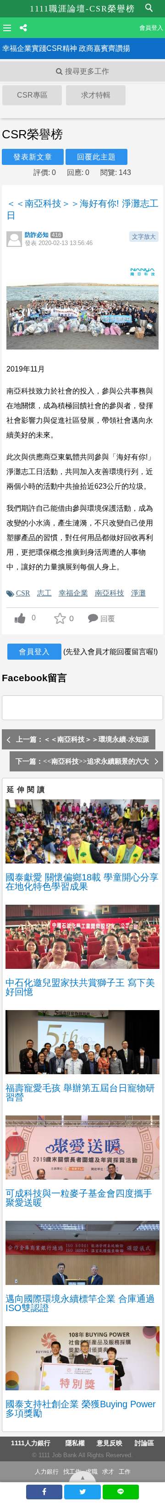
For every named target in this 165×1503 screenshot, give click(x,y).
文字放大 (144, 236)
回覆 (107, 619)
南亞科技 (109, 592)
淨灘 (138, 592)
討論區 (144, 1443)
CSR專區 (32, 95)
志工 (44, 592)
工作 (125, 1471)
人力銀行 (47, 1471)
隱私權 (75, 1443)
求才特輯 (95, 95)
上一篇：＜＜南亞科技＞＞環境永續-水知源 (82, 739)
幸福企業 (73, 592)
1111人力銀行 (30, 1443)
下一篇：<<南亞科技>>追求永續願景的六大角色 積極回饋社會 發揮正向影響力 (82, 764)
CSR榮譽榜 (32, 134)
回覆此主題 (96, 157)
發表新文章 (32, 157)
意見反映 (109, 1443)
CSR (23, 592)
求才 (108, 1471)
